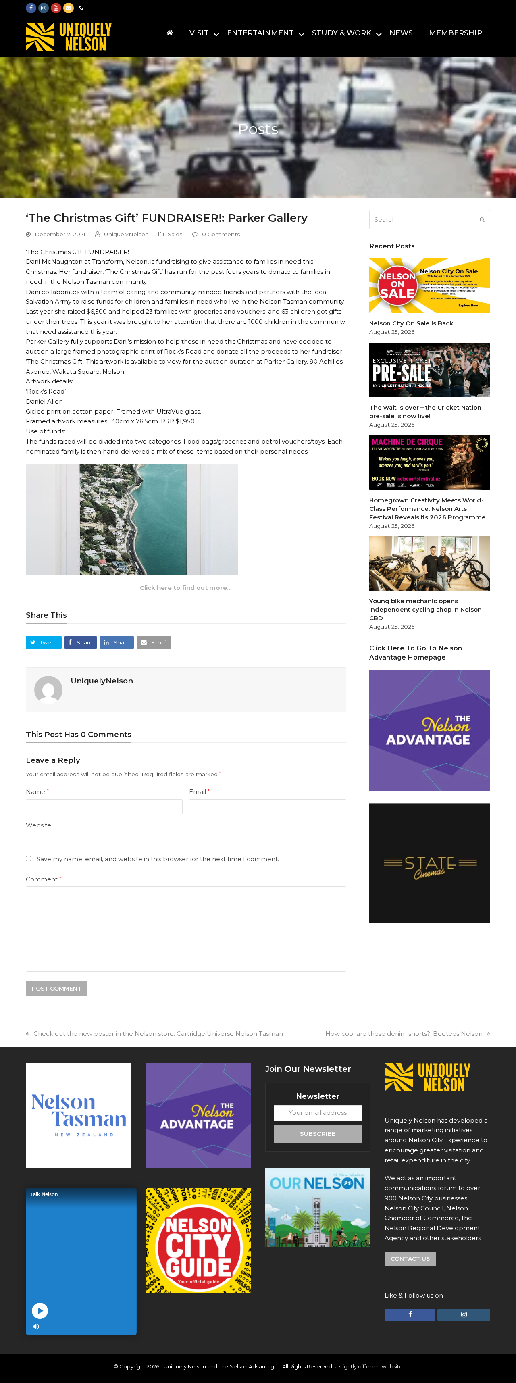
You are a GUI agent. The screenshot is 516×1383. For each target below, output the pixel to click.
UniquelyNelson (126, 234)
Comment (43, 879)
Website (38, 825)
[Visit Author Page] (48, 689)
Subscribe (317, 1133)
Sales (175, 234)
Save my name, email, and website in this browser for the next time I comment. (158, 859)
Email (199, 792)
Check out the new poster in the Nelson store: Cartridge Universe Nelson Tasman (158, 1033)
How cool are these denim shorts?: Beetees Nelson (404, 1033)
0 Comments (221, 234)
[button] (44, 642)
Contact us (410, 1259)
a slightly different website (369, 1366)
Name (37, 792)
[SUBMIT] (482, 220)
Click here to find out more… (186, 588)
